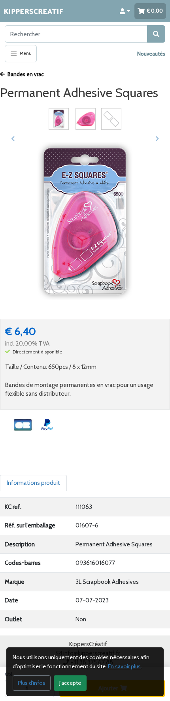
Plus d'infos (31, 682)
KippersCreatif (33, 10)
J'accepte (70, 682)
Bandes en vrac (24, 74)
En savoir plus (124, 666)
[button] (125, 11)
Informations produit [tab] (33, 482)
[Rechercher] (156, 34)
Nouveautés (151, 53)
